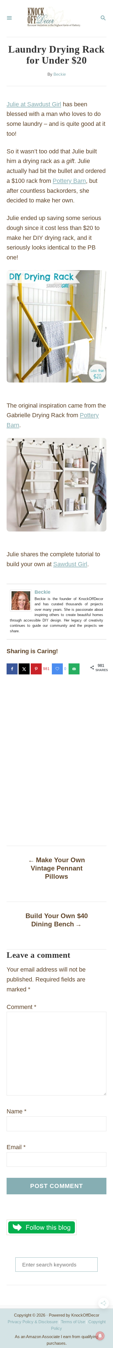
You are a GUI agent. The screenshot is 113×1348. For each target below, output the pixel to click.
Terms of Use (73, 1321)
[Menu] (9, 18)
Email (16, 1147)
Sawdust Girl (70, 564)
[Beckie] (22, 601)
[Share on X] (25, 668)
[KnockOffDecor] (56, 18)
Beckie (59, 74)
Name (17, 1111)
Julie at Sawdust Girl (34, 104)
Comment (21, 1006)
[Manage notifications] (100, 1335)
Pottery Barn (69, 180)
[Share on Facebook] (13, 668)
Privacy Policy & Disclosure (33, 1321)
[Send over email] (75, 668)
